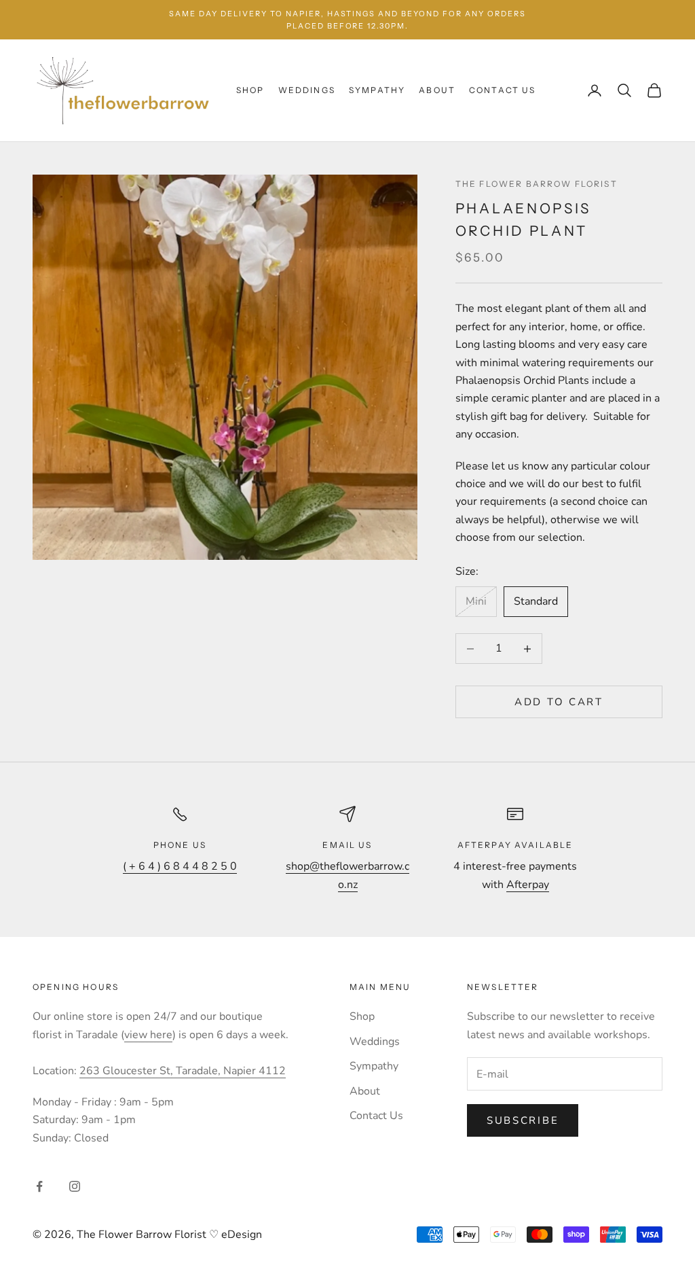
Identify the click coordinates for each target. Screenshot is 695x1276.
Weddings (306, 90)
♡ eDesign (234, 1234)
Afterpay (527, 884)
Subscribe (523, 1120)
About (437, 90)
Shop (250, 90)
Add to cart (558, 702)
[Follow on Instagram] (74, 1186)
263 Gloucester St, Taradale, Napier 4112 (182, 1070)
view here (148, 1034)
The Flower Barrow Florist (536, 184)
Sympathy (377, 90)
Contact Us (502, 90)
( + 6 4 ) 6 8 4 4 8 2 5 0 (180, 866)
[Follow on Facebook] (39, 1186)
